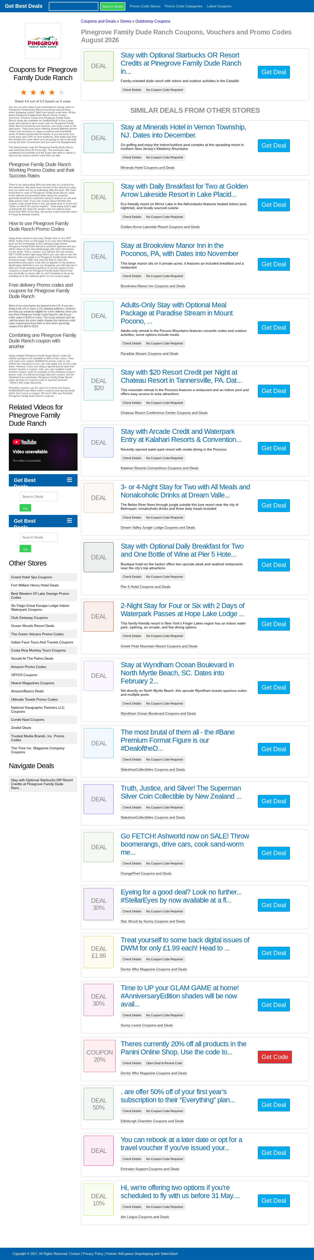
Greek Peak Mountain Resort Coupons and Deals (159, 646)
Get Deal (274, 72)
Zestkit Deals (21, 728)
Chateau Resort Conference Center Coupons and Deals (164, 413)
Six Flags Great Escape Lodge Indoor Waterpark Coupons (40, 607)
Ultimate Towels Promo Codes (34, 699)
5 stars (61, 92)
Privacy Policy (93, 1254)
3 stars (43, 92)
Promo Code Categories (183, 6)
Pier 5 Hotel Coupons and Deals (145, 587)
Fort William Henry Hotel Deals (35, 585)
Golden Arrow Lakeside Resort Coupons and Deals (160, 227)
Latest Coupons (219, 6)
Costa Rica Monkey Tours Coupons (38, 650)
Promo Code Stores (145, 6)
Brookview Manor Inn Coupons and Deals (153, 286)
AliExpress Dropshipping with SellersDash (148, 1254)
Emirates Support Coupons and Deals (150, 1169)
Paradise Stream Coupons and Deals (149, 353)
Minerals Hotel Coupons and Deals (148, 168)
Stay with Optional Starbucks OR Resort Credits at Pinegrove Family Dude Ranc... (42, 784)
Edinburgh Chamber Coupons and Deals (152, 1121)
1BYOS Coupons (24, 675)
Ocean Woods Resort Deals (32, 626)
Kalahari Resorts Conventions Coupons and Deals (159, 468)
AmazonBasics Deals (27, 691)
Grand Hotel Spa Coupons (31, 577)
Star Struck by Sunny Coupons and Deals (153, 921)
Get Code (275, 1056)
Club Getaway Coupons (29, 618)
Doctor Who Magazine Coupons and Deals (154, 969)
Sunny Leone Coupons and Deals (147, 1025)
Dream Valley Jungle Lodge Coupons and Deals (158, 527)
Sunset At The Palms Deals (32, 658)
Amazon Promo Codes (28, 667)
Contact (74, 1254)
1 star (24, 92)
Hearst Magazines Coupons (32, 683)
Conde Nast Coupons (27, 720)
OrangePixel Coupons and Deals (146, 873)
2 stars (33, 92)
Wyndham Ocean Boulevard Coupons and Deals (158, 713)
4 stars (52, 92)
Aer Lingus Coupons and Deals (145, 1217)
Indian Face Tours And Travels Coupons (42, 642)
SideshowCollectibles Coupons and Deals (153, 769)
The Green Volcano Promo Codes (37, 634)
